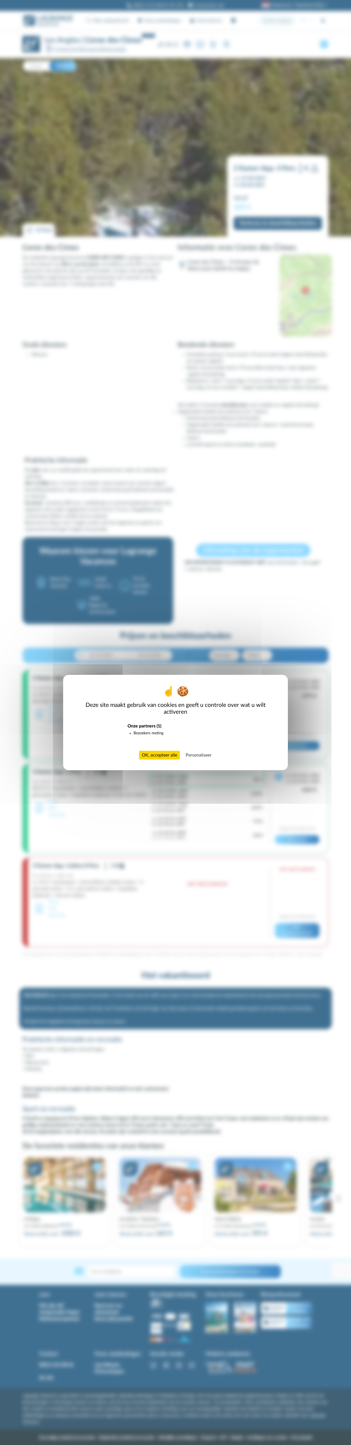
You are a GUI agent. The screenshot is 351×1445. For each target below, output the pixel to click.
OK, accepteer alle (159, 755)
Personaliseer (198, 755)
